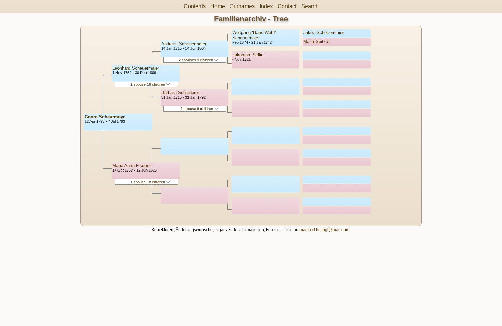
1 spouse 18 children (148, 84)
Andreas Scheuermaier (183, 43)
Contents (195, 6)
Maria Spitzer (316, 41)
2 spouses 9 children (196, 60)
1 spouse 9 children (197, 109)
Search (310, 6)
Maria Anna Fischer (131, 165)
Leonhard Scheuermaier (135, 68)
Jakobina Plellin (247, 54)
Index (266, 6)
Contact (287, 6)
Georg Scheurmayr (105, 116)
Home (217, 6)
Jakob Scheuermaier (323, 32)
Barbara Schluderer (180, 92)
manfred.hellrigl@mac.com (324, 229)
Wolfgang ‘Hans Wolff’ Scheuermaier (254, 35)
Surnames (242, 6)
